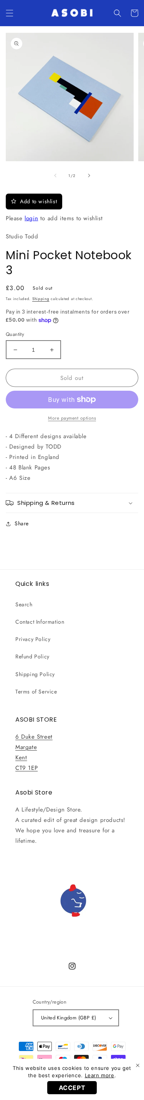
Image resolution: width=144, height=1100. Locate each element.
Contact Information (39, 622)
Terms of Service (36, 691)
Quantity (15, 334)
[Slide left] (55, 175)
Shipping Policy (35, 674)
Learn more (99, 1075)
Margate (26, 747)
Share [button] (22, 523)
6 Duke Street (34, 736)
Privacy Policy (32, 639)
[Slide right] (89, 175)
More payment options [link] (72, 418)
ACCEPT (72, 1088)
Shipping (41, 299)
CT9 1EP (26, 768)
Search (24, 604)
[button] (9, 13)
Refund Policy (32, 656)
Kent (21, 757)
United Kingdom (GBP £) (68, 1017)
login (31, 218)
